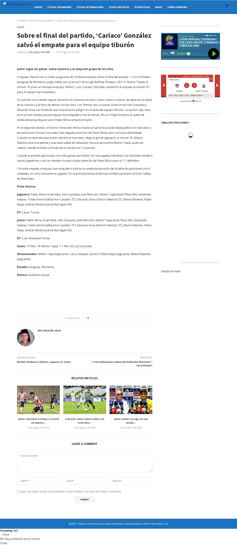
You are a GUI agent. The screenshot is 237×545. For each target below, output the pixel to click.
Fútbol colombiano (59, 7)
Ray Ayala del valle (39, 52)
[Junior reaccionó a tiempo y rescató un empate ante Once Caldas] (38, 400)
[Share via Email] (104, 318)
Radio (158, 7)
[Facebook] (199, 7)
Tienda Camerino (177, 7)
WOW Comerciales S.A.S (155, 523)
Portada (21, 20)
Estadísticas (142, 7)
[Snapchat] (217, 7)
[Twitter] (202, 7)
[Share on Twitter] (98, 318)
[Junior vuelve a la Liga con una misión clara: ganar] (130, 400)
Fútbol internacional (90, 7)
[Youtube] (213, 7)
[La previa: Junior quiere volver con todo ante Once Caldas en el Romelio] (84, 400)
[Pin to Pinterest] (101, 318)
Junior (38, 7)
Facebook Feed (170, 271)
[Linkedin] (209, 7)
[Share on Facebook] (94, 318)
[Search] (232, 7)
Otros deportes (119, 7)
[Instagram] (206, 7)
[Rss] (220, 7)
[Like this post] (90, 318)
